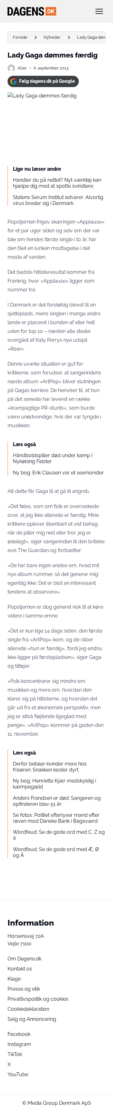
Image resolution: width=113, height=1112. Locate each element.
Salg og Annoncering (32, 1019)
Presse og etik (24, 989)
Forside (20, 37)
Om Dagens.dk (24, 959)
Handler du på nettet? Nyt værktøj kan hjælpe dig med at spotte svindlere (57, 183)
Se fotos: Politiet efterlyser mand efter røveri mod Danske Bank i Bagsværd (56, 818)
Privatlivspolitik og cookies (38, 999)
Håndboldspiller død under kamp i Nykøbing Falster (52, 458)
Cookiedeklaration (28, 1009)
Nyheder (52, 37)
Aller (22, 68)
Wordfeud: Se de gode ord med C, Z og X (59, 835)
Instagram (19, 1044)
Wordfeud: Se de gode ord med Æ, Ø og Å (56, 852)
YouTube (18, 1074)
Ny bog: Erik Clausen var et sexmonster (58, 473)
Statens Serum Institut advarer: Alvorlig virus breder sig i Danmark (58, 200)
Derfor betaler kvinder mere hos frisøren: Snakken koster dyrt (50, 767)
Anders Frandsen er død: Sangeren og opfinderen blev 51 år (57, 801)
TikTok (15, 1054)
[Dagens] (46, 11)
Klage (14, 979)
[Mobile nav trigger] (99, 11)
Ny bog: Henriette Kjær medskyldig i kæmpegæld (54, 784)
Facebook (19, 1034)
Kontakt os (20, 969)
